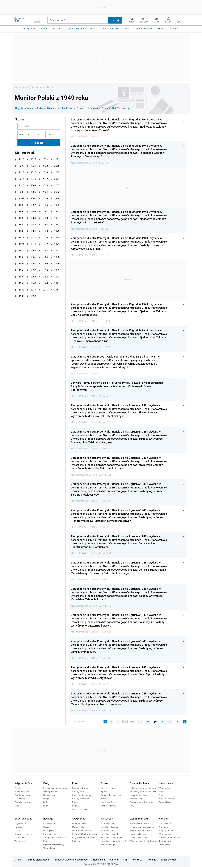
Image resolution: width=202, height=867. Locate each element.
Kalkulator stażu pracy (111, 837)
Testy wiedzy (49, 848)
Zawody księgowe (22, 802)
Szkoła (46, 827)
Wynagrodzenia (50, 791)
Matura (46, 841)
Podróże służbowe (138, 834)
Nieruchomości (144, 28)
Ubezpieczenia (50, 795)
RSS (125, 859)
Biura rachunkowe (139, 783)
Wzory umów (165, 834)
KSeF (176, 28)
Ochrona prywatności (37, 859)
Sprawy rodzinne (80, 788)
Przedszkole (49, 823)
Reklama (151, 859)
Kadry (44, 28)
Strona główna (21, 87)
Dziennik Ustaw (45, 108)
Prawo (92, 28)
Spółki (104, 791)
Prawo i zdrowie (79, 809)
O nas (17, 859)
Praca (75, 802)
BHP (45, 802)
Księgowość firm (23, 783)
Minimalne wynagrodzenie (142, 827)
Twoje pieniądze (110, 28)
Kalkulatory (107, 818)
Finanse (162, 795)
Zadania (18, 830)
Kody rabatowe (166, 830)
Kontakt (137, 859)
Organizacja (20, 823)
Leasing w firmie (108, 802)
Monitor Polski (37, 87)
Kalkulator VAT (108, 830)
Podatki (17, 788)
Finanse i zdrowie (109, 806)
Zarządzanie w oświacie (54, 837)
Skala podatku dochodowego (143, 841)
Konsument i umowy (81, 795)
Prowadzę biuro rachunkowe (143, 791)
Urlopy (46, 798)
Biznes (56, 28)
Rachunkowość (21, 791)
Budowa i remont (166, 798)
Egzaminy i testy (51, 834)
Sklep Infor (77, 806)
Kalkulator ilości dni (110, 827)
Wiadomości (164, 788)
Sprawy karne (78, 791)
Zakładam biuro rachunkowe (143, 788)
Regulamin (99, 859)
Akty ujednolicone (24, 108)
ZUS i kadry (19, 798)
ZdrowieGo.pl (165, 823)
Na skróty (164, 818)
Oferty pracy (164, 844)
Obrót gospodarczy (23, 795)
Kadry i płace (20, 837)
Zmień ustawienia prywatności (71, 859)
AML (132, 806)
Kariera (114, 859)
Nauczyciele (49, 830)
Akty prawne (78, 818)
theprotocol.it (165, 841)
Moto (127, 28)
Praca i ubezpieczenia (111, 795)
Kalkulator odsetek (109, 834)
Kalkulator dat (107, 823)
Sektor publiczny (75, 28)
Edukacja (163, 28)
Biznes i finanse (108, 788)
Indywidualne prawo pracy (55, 788)
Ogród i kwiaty (165, 802)
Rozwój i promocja (23, 834)
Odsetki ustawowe (138, 837)
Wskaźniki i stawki (139, 818)
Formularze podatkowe (169, 837)
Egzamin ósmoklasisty (53, 844)
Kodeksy (76, 841)
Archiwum (163, 827)
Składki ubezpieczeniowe (141, 830)
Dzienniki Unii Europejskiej (116, 108)
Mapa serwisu (169, 859)
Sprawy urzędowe (80, 798)
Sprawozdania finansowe (141, 802)
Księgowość (29, 28)
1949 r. (50, 87)
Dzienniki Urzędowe (87, 108)
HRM (45, 806)
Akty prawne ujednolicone (84, 837)
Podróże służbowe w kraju (142, 823)
